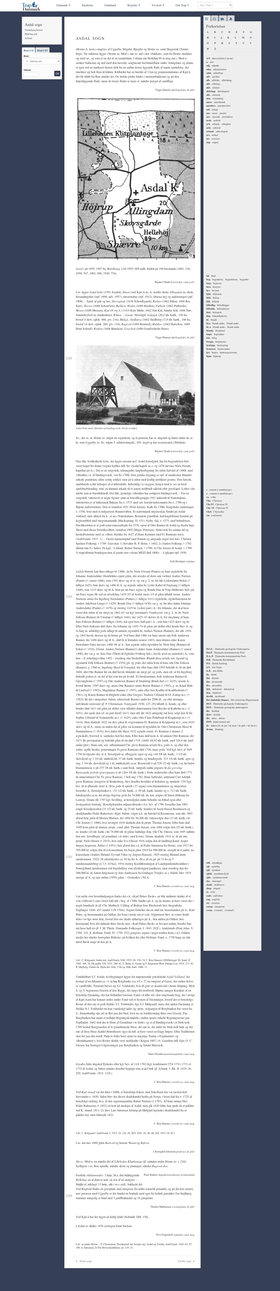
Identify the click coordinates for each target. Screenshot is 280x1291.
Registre (132, 5)
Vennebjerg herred (33, 30)
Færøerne (87, 5)
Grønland (110, 5)
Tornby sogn (185, 1261)
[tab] (207, 19)
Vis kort (156, 5)
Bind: (26, 56)
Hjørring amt (31, 34)
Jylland (28, 38)
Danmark (62, 5)
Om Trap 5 (182, 5)
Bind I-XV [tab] (42, 50)
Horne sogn (85, 1261)
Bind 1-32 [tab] (29, 50)
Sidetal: (27, 70)
